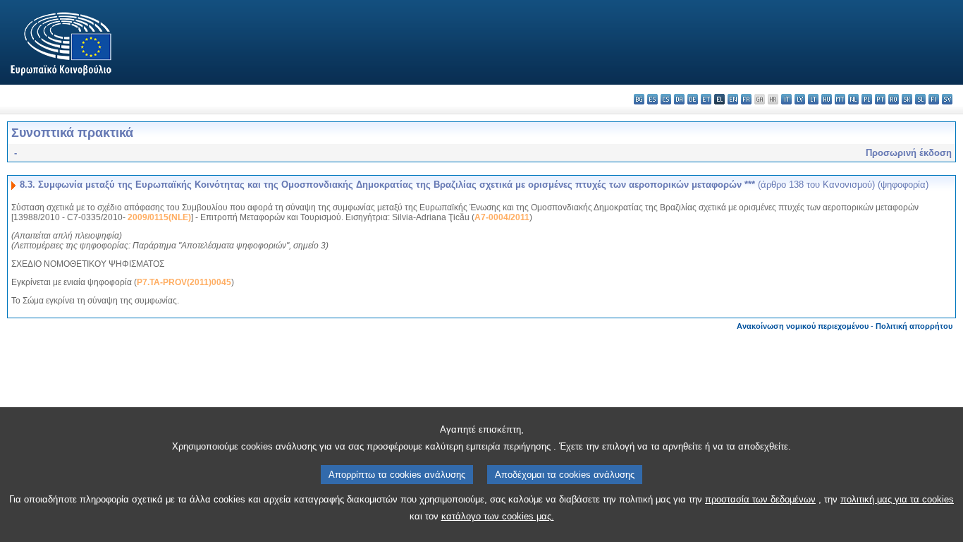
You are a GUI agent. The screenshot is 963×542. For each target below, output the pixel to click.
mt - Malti (840, 99)
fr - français (746, 99)
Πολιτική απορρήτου (914, 326)
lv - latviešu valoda (800, 99)
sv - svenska (947, 99)
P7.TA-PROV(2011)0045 (184, 282)
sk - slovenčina (907, 99)
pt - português (880, 99)
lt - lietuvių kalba (813, 99)
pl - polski (866, 99)
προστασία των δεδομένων (760, 499)
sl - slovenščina (920, 99)
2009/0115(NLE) (159, 217)
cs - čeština (666, 99)
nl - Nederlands (853, 99)
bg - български (639, 99)
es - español (652, 99)
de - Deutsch (692, 99)
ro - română (893, 99)
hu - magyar (826, 99)
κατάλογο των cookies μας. (497, 516)
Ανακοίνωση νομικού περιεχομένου (803, 326)
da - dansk (679, 99)
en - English (733, 99)
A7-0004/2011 (501, 217)
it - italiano (786, 99)
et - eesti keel (706, 99)
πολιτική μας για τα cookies (897, 499)
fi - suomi (933, 99)
